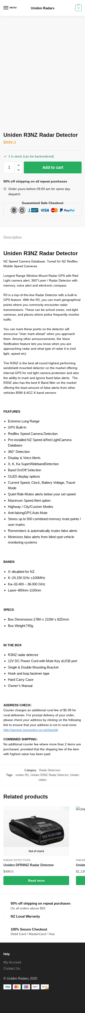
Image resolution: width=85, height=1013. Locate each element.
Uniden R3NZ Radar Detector (49, 775)
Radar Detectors (50, 770)
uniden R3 (22, 775)
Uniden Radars (42, 8)
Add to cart (52, 167)
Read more (36, 880)
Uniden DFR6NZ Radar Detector (28, 865)
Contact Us (11, 968)
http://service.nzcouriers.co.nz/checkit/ (30, 730)
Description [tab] (12, 237)
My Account (12, 962)
